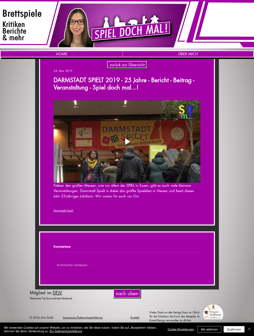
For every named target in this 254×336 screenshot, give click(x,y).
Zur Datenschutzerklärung (65, 331)
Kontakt (134, 317)
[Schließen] (249, 329)
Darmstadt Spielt (63, 210)
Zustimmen (234, 329)
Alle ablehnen (209, 329)
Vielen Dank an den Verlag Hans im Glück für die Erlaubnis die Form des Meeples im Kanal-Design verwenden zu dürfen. (174, 316)
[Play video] (127, 141)
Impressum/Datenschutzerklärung (83, 317)
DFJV (57, 292)
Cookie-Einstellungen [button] (181, 329)
